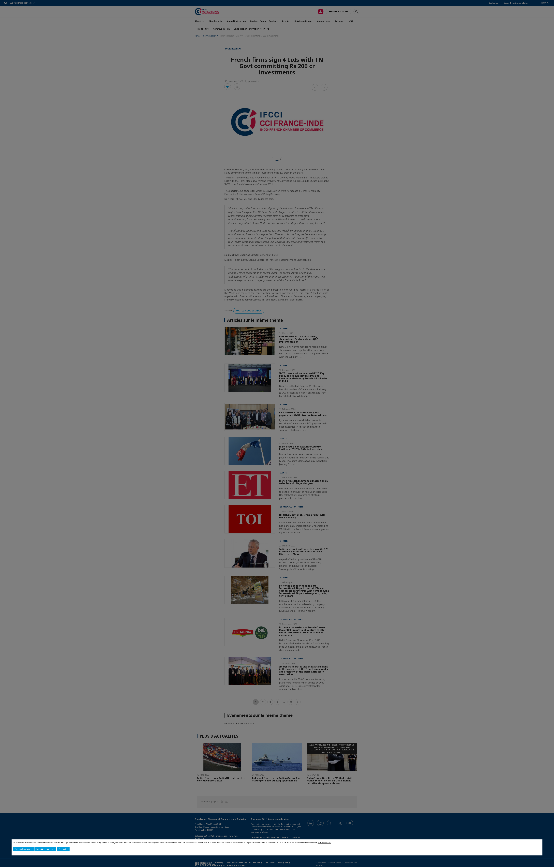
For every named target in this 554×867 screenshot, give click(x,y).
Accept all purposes (23, 849)
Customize (63, 849)
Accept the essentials (45, 849)
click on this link (324, 842)
